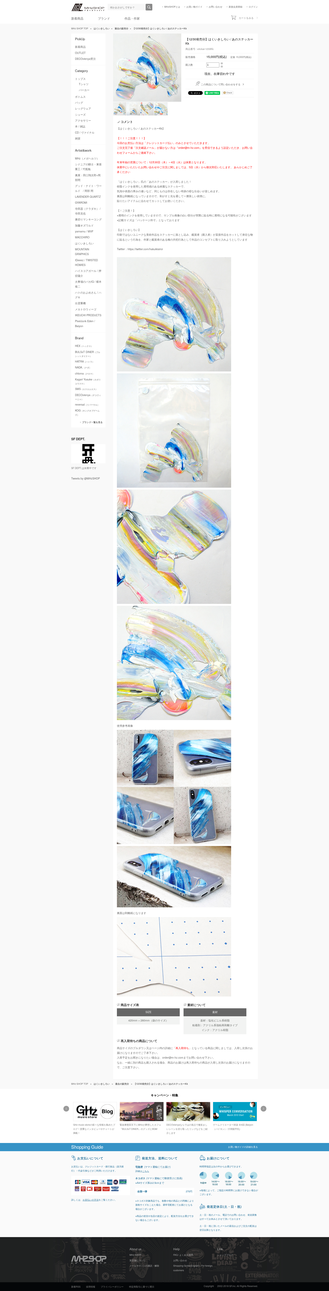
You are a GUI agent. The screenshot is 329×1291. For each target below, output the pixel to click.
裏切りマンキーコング (88, 219)
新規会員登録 (235, 7)
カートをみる (246, 18)
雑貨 (77, 138)
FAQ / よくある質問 (183, 1255)
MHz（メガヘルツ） (87, 158)
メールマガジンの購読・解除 (144, 1266)
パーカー (84, 90)
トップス (80, 79)
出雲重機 (80, 303)
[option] (94, 1116)
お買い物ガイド (194, 7)
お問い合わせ (215, 7)
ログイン (253, 7)
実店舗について (137, 1260)
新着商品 (77, 18)
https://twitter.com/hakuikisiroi (145, 249)
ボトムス (80, 96)
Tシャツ (84, 84)
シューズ (80, 114)
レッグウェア (83, 108)
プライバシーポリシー (112, 1287)
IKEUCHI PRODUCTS (88, 315)
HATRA (84, 361)
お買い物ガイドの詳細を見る (243, 1147)
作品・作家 (132, 18)
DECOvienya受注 (85, 59)
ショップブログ (225, 1255)
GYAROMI (81, 202)
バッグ (79, 102)
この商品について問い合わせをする (220, 84)
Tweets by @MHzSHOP (85, 478)
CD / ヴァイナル (84, 132)
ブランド (104, 18)
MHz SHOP (135, 1255)
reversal (87, 404)
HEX (84, 346)
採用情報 (90, 1287)
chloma (84, 373)
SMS (86, 389)
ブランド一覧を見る (92, 422)
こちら (145, 1171)
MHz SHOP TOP (79, 28)
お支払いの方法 (91, 1200)
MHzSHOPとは (172, 7)
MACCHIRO (82, 237)
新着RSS (76, 1287)
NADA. (83, 367)
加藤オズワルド (84, 225)
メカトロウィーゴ (85, 309)
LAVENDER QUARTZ (88, 196)
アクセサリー (83, 120)
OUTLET (80, 53)
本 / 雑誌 (80, 126)
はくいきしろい (84, 243)
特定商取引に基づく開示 (141, 1287)
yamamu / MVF (84, 231)
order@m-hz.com (172, 1057)
